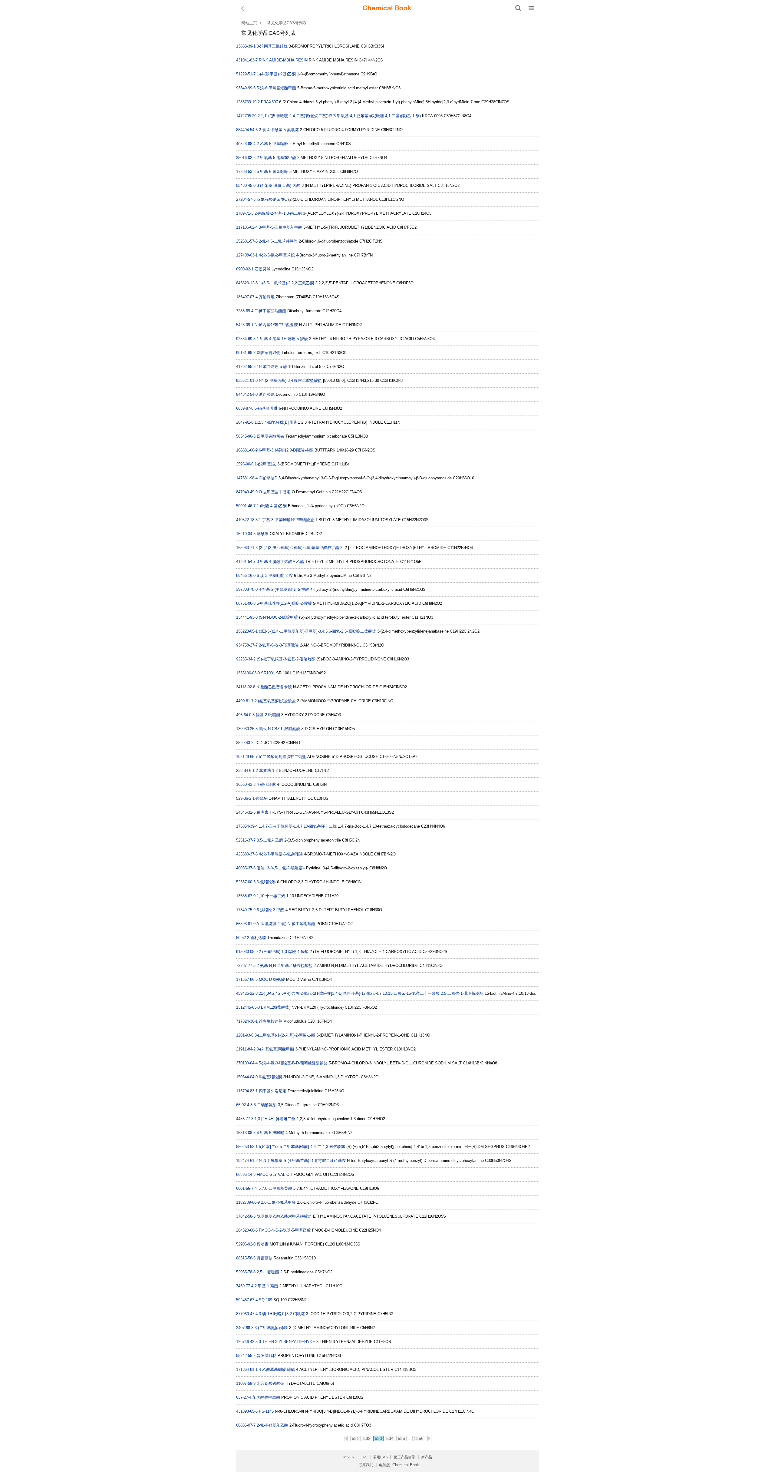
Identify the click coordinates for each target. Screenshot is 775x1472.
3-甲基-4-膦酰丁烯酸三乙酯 (280, 561)
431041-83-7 (247, 60)
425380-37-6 (247, 854)
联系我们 (366, 1465)
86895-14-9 (246, 1174)
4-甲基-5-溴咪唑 (270, 1132)
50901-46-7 (246, 506)
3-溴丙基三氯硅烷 (272, 46)
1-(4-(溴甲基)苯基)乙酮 (276, 74)
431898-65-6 (247, 1411)
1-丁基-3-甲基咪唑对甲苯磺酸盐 (286, 520)
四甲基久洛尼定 (272, 1091)
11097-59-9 (246, 1383)
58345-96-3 (246, 436)
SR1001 (268, 673)
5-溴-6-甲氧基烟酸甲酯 (276, 88)
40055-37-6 (246, 868)
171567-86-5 (247, 979)
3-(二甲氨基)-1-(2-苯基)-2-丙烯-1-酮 (285, 1035)
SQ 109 (265, 1300)
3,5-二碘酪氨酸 (263, 1105)
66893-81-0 (246, 923)
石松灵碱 (262, 269)
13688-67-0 (246, 896)
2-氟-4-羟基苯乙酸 (272, 1425)
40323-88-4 (246, 143)
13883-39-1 (246, 46)
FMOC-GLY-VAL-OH (274, 1174)
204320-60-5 (247, 1230)
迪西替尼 (267, 394)
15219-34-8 (246, 533)
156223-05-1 (247, 631)
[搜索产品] (518, 8)
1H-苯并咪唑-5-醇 (272, 366)
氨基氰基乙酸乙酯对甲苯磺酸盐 (284, 1216)
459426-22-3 (247, 993)
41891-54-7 (246, 561)
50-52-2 (242, 937)
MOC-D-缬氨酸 (272, 979)
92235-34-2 (246, 659)
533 (378, 1438)
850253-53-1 (247, 1146)
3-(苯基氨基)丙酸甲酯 (275, 1049)
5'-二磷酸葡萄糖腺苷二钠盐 (282, 756)
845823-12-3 (247, 283)
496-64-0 (243, 715)
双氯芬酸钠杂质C (272, 199)
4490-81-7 (244, 701)
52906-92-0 (246, 1244)
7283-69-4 (244, 311)
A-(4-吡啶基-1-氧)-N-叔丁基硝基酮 (285, 923)
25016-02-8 (246, 157)
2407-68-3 (244, 1327)
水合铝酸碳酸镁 (270, 1383)
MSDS (348, 1457)
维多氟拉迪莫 (270, 1021)
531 (355, 1438)
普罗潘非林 (266, 1355)
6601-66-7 (244, 1188)
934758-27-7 (247, 645)
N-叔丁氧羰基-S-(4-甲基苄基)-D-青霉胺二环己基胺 (302, 1160)
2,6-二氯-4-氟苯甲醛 (278, 1202)
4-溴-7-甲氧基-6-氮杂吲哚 (281, 854)
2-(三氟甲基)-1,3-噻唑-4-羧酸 (283, 951)
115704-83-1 (247, 1091)
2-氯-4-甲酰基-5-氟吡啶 (279, 129)
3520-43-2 (244, 742)
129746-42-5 (247, 1341)
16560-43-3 (246, 784)
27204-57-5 (246, 199)
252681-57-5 (247, 241)
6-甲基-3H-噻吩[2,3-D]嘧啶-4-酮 (286, 450)
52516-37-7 (246, 840)
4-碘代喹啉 (266, 784)
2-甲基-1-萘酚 (266, 1286)
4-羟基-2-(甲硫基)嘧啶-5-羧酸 (284, 589)
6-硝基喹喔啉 (266, 408)
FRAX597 (269, 102)
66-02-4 (242, 1105)
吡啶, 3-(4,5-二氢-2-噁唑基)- (281, 868)
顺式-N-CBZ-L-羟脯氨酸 (279, 728)
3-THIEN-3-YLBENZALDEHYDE (287, 1341)
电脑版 (384, 1465)
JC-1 (259, 742)
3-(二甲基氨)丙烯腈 (271, 1327)
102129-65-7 (247, 756)
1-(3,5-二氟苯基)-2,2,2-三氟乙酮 (286, 283)
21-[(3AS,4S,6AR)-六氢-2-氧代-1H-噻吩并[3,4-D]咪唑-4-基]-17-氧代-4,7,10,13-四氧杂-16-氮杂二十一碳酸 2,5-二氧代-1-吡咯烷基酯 (371, 993)
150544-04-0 (247, 1077)
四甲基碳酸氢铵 (270, 436)
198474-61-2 (247, 1160)
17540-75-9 (246, 910)
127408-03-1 (247, 255)
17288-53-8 (246, 171)
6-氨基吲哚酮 (270, 1077)
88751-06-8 (246, 603)
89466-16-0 (246, 575)
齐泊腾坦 (267, 297)
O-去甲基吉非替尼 (275, 492)
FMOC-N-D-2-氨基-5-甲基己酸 (285, 1230)
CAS (363, 1457)
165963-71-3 (247, 547)
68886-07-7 (246, 1425)
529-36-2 (243, 798)
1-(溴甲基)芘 (265, 464)
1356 (419, 1438)
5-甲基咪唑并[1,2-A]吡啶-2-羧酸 (284, 603)
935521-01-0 (247, 380)
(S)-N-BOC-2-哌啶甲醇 (278, 617)
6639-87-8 (244, 408)
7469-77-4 (244, 1286)
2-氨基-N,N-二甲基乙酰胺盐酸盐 (284, 965)
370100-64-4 (247, 1063)
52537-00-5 (246, 882)
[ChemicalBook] (387, 8)
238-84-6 (243, 770)
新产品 (426, 1457)
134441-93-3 (247, 617)
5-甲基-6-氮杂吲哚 (272, 171)
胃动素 (263, 1244)
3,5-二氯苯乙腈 (270, 840)
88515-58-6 (246, 1258)
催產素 (263, 812)
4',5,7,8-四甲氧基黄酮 (273, 1188)
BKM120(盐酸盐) (275, 1007)
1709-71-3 (244, 213)
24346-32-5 (246, 812)
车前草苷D (268, 478)
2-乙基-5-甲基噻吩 (272, 143)
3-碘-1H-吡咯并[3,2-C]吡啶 (282, 1314)
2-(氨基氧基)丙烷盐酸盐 (275, 701)
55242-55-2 (246, 1355)
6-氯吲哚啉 (266, 882)
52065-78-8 (246, 1272)
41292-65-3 (246, 366)
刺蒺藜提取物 (268, 352)
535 (401, 1438)
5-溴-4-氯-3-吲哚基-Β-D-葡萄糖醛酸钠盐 (293, 1063)
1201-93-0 (244, 1035)
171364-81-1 (247, 1369)
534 (390, 1438)
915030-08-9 (247, 951)
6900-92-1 (244, 269)
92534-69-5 (246, 338)
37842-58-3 (246, 1216)
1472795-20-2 (248, 116)
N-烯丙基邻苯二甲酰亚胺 (276, 325)
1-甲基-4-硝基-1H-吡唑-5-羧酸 (282, 338)
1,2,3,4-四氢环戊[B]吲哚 (276, 422)
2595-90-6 (244, 464)
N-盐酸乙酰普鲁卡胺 (274, 687)
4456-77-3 (244, 1118)
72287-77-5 (246, 965)
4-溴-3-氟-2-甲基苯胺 (277, 255)
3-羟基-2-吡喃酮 (266, 715)
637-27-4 (243, 1397)
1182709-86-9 (248, 1202)
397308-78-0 (247, 589)
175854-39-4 (247, 826)
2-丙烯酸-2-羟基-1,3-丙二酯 (278, 213)
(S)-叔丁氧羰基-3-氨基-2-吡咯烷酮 (286, 659)
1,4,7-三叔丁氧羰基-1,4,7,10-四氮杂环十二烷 (298, 826)
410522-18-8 (247, 520)
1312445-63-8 (248, 1007)
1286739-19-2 (248, 102)
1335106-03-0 (248, 673)
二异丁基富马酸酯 (270, 311)
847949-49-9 (247, 492)
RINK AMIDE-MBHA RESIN (283, 60)
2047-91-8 (244, 422)
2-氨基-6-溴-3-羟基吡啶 (279, 645)
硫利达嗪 (258, 937)
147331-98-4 (247, 478)
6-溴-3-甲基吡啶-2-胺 (275, 575)
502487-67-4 (247, 1300)
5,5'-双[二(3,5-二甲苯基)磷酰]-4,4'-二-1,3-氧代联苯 (302, 1146)
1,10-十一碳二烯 (271, 896)
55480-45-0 (246, 185)
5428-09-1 (244, 325)
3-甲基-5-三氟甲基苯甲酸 (280, 227)
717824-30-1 (247, 1021)
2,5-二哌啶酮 (268, 1272)
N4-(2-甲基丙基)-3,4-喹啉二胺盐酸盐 (290, 380)
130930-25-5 (247, 728)
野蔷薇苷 (264, 1258)
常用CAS (380, 1457)
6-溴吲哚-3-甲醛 (270, 910)
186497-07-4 (247, 297)
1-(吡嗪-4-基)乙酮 (272, 506)
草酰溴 (263, 533)
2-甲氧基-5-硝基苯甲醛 (276, 157)
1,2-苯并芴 (261, 770)
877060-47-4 (247, 1314)
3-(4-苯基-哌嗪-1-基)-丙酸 (278, 185)
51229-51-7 (246, 74)
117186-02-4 (247, 227)
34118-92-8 (245, 687)
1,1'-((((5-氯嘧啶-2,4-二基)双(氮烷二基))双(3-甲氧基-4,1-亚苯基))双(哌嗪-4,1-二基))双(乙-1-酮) (341, 116)
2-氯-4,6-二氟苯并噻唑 (278, 241)
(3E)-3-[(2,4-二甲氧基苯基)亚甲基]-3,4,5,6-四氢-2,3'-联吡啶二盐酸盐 (317, 631)
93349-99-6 (246, 88)
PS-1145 (266, 1411)
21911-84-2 (246, 1049)
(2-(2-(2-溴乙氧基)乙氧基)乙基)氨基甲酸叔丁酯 (299, 547)
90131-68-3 (246, 352)
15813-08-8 (246, 1132)
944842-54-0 (247, 394)
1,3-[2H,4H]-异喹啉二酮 (275, 1118)
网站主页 (249, 23)
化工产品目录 (404, 1457)
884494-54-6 (247, 129)
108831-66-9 (247, 450)
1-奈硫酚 (260, 798)
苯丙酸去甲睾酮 (266, 1397)
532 (367, 1438)
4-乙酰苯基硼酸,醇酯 (277, 1369)
